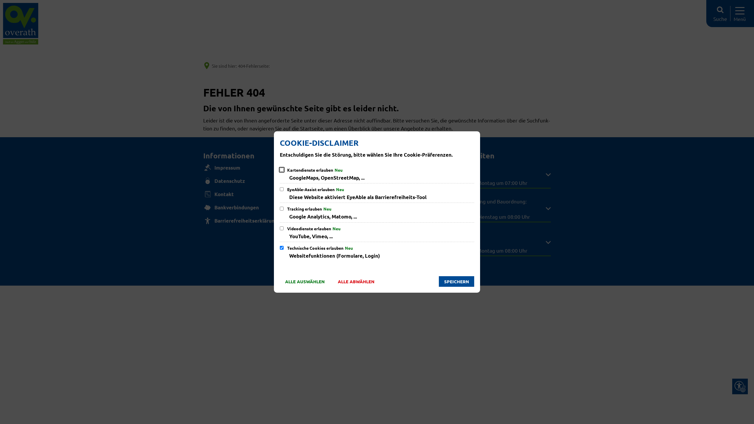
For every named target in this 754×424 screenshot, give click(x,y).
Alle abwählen (356, 281)
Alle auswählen (305, 281)
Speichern (456, 281)
